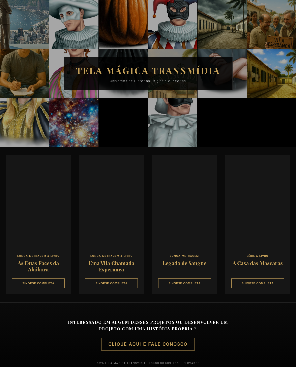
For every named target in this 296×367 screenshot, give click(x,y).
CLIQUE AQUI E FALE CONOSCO (148, 344)
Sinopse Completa (38, 283)
